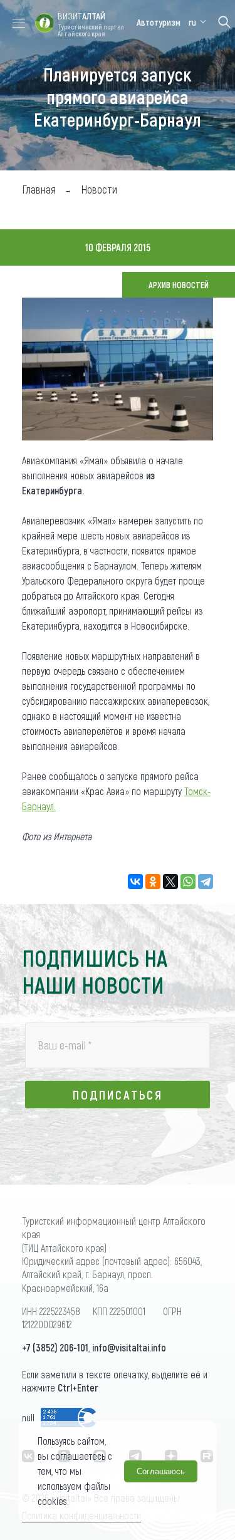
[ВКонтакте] (135, 881)
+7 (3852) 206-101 (55, 1347)
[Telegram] (205, 881)
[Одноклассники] (152, 881)
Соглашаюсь (161, 1471)
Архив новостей (179, 284)
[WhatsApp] (188, 881)
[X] (170, 881)
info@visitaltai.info (129, 1347)
